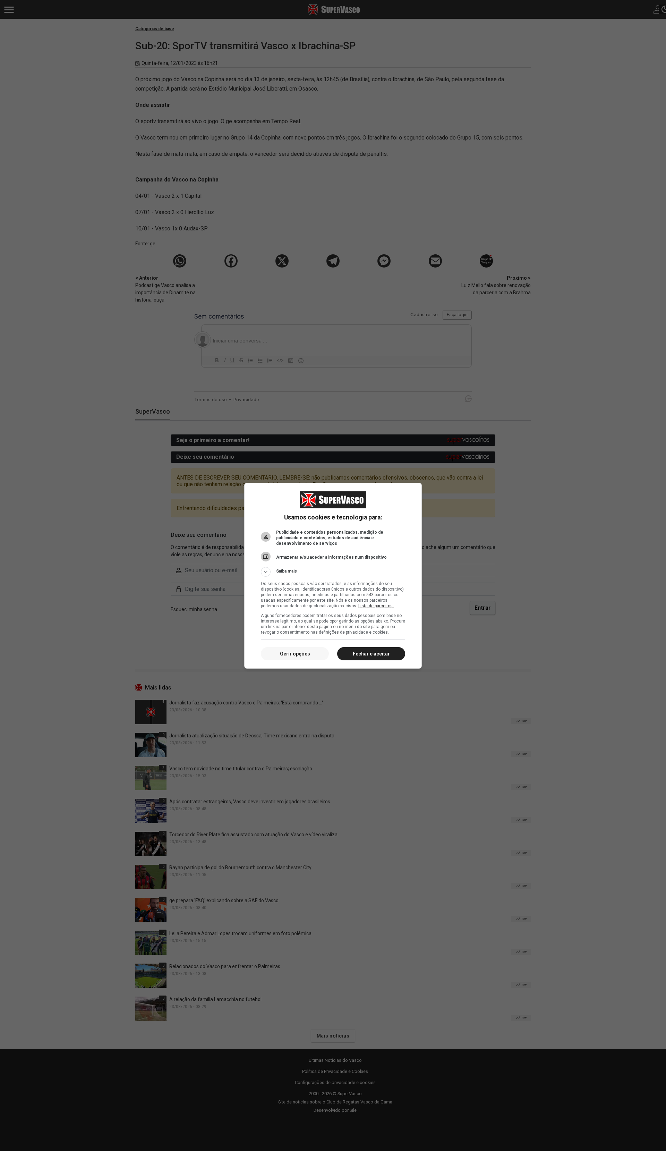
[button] (333, 572)
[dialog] (333, 576)
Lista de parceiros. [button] (376, 605)
